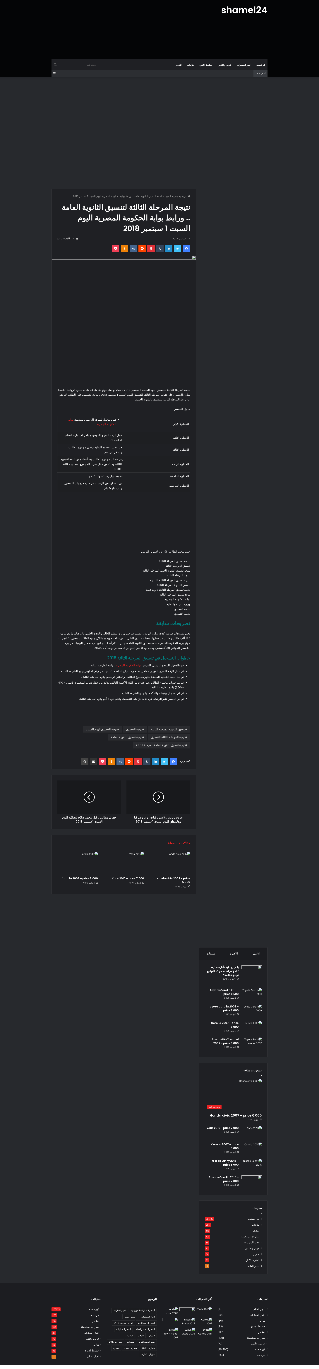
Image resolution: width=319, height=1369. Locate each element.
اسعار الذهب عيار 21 (123, 1323)
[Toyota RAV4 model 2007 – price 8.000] (251, 1044)
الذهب (141, 1335)
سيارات (130, 1341)
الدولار (152, 1335)
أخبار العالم (254, 1266)
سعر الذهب (127, 1335)
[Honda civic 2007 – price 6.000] (170, 863)
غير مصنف (254, 1218)
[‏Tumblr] (160, 248)
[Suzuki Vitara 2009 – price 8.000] (187, 1332)
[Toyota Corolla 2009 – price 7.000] (251, 1012)
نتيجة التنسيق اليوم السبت (101, 729)
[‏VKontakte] (133, 248)
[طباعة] (84, 761)
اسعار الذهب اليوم (146, 1323)
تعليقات (211, 953)
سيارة (116, 1348)
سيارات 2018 (148, 1348)
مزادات (190, 64)
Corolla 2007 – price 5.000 (80, 878)
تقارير (179, 64)
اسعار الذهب (130, 1316)
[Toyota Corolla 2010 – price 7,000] (251, 1182)
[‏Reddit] (142, 248)
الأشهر (256, 953)
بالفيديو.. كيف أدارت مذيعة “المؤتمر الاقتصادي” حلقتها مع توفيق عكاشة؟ (223, 971)
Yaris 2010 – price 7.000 (128, 878)
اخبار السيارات (244, 64)
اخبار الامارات (120, 1310)
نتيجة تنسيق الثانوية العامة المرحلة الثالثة (160, 745)
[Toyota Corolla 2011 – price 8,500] (251, 995)
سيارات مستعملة (250, 1236)
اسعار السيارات (123, 1329)
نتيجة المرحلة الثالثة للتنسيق (168, 737)
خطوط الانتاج (206, 64)
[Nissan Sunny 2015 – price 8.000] (251, 1166)
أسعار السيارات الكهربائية (143, 1310)
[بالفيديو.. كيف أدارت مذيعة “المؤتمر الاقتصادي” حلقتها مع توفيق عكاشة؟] (251, 975)
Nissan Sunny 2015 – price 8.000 (225, 1163)
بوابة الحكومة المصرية (128, 665)
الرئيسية (260, 64)
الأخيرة (234, 953)
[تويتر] (177, 248)
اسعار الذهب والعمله (145, 1329)
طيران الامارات (148, 1354)
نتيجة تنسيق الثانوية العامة (126, 737)
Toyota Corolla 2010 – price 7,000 (224, 1179)
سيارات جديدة (130, 1348)
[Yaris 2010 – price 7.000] (123, 863)
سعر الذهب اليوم (147, 1341)
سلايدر (256, 1230)
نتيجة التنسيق (134, 729)
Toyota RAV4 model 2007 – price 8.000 (225, 1041)
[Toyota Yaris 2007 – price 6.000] (187, 1311)
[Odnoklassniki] (124, 248)
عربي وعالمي (224, 64)
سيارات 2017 (115, 1341)
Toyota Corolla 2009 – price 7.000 (223, 1008)
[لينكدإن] (168, 248)
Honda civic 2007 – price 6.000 (173, 880)
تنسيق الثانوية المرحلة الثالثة (168, 729)
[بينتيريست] (151, 248)
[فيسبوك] (186, 248)
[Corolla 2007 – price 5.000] (77, 863)
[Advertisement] (123, 29)
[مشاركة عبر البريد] (93, 761)
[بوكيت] (115, 248)
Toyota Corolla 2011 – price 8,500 (224, 992)
